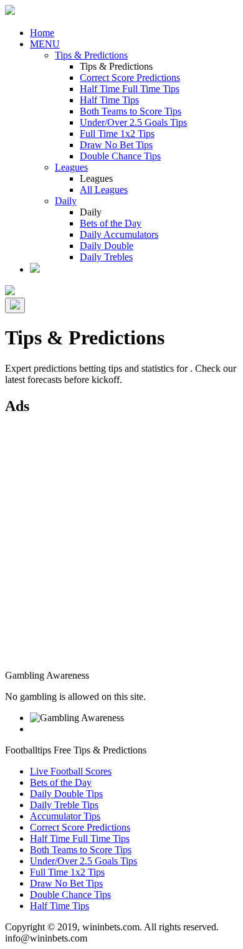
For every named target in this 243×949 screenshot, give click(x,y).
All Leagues (104, 189)
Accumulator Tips (65, 816)
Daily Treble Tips (64, 805)
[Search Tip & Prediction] (35, 269)
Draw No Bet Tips (116, 144)
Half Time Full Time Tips (129, 88)
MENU (45, 44)
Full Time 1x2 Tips (117, 133)
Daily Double (106, 245)
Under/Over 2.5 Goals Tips (133, 122)
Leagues (71, 167)
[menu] (15, 305)
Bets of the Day (110, 223)
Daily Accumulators (119, 234)
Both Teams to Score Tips (130, 111)
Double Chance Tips (120, 156)
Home (42, 32)
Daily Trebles (106, 257)
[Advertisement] (121, 548)
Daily (66, 201)
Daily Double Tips (66, 793)
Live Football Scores (71, 771)
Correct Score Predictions (130, 77)
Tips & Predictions (91, 55)
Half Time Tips (109, 100)
